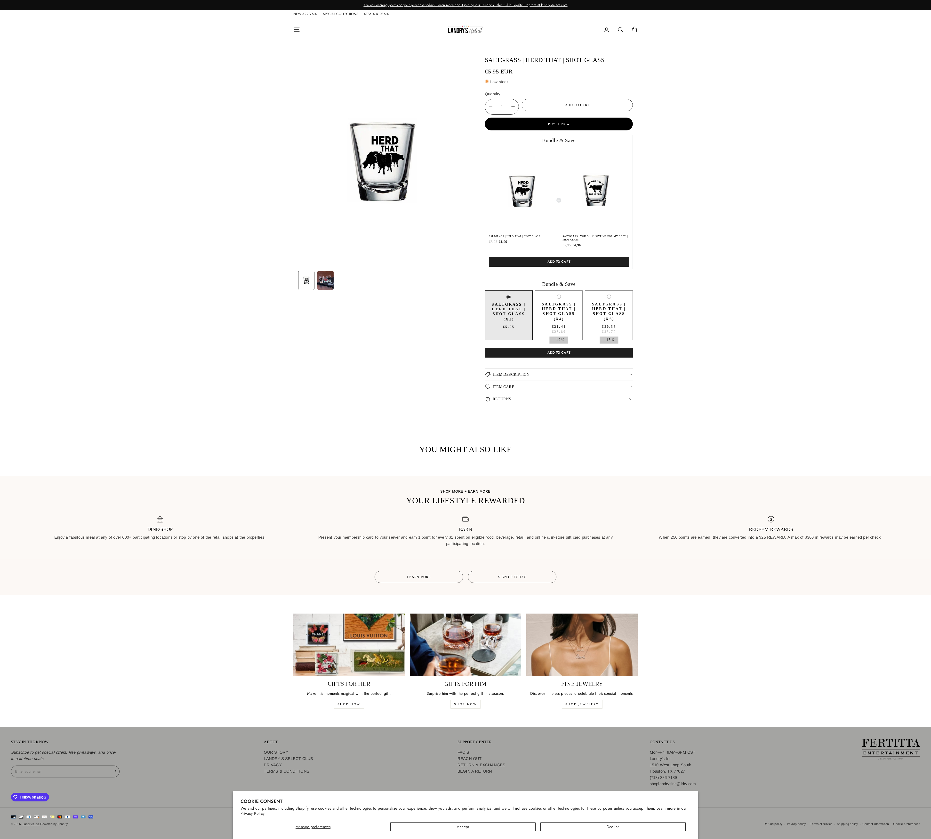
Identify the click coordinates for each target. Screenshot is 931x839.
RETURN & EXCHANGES (481, 765)
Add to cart (558, 261)
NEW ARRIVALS (305, 13)
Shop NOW (465, 704)
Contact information (875, 824)
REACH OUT (469, 758)
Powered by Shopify (54, 824)
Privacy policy (796, 824)
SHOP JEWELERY (582, 704)
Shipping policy (847, 824)
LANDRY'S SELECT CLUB (288, 758)
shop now (349, 704)
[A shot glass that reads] (382, 160)
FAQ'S (463, 752)
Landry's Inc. (31, 824)
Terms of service (821, 824)
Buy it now (559, 124)
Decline (613, 827)
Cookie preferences (906, 824)
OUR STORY (276, 752)
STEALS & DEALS (376, 13)
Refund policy (773, 824)
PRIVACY (272, 765)
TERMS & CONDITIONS (286, 771)
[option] (559, 5)
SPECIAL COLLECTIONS (340, 13)
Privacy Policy (253, 813)
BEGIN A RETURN (474, 771)
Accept (463, 827)
